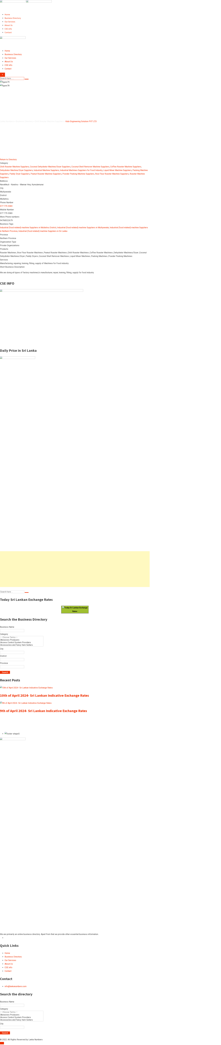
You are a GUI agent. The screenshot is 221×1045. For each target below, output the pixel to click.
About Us (9, 25)
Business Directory (13, 18)
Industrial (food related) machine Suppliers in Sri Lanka (42, 231)
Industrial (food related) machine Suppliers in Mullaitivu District (28, 227)
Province (4, 663)
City (1, 649)
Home (7, 14)
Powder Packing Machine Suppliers (78, 174)
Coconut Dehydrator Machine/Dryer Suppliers (50, 166)
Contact (8, 32)
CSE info (8, 28)
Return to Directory (8, 159)
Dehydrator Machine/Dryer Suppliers (16, 170)
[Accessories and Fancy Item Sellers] (21, 645)
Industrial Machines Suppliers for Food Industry (81, 170)
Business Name (7, 627)
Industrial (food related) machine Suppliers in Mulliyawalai (83, 227)
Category (4, 634)
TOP (2, 1043)
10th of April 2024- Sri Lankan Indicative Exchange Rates (44, 695)
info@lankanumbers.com (15, 986)
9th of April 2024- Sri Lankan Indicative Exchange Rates (43, 710)
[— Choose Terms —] (21, 637)
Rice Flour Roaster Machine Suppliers (112, 174)
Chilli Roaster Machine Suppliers (14, 166)
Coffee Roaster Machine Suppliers (125, 166)
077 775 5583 (6, 206)
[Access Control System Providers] (21, 642)
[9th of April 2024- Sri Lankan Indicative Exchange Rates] (26, 703)
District (3, 656)
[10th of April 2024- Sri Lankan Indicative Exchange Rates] (26, 687)
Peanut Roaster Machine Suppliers (46, 174)
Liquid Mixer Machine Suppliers (117, 170)
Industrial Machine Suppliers (46, 170)
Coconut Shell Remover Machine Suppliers (90, 166)
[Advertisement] (75, 569)
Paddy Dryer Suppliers (19, 174)
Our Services (10, 21)
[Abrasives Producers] (21, 640)
